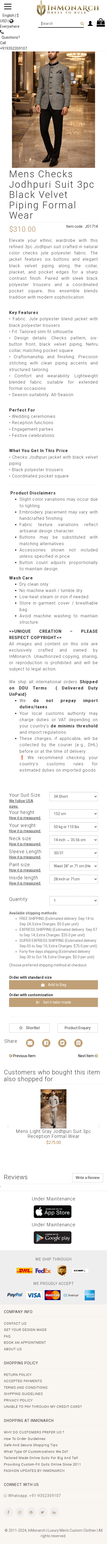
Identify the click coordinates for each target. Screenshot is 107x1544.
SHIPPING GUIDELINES (23, 1394)
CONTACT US (15, 1323)
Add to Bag (56, 985)
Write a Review (88, 1178)
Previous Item (24, 1056)
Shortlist (32, 1028)
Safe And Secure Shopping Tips (31, 1445)
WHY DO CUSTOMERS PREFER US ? (34, 1432)
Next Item (86, 1056)
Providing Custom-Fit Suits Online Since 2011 (42, 1464)
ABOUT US (13, 1349)
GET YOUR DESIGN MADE (25, 1330)
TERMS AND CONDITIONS (26, 1387)
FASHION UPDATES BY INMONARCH (34, 1471)
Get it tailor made (56, 1002)
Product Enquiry (78, 1028)
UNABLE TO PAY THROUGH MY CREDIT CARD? (43, 1407)
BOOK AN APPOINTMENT (25, 1342)
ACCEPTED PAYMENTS (23, 1381)
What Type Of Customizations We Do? (36, 1452)
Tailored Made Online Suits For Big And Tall (41, 1458)
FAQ (7, 1336)
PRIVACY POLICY (18, 1400)
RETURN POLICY (18, 1375)
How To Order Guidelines (25, 1439)
